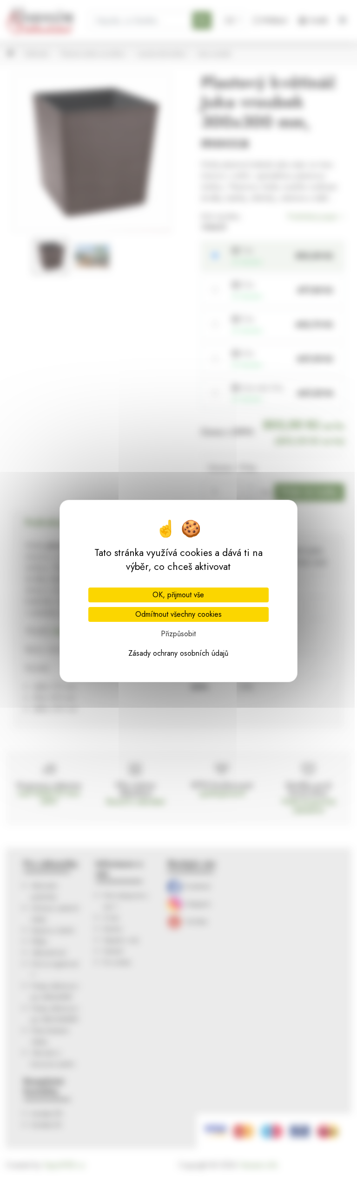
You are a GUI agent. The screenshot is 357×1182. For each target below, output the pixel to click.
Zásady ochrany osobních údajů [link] (178, 653)
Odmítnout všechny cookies (178, 614)
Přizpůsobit (178, 633)
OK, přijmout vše (178, 594)
